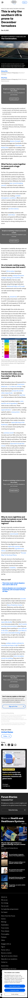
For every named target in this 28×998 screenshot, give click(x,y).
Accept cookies (14, 99)
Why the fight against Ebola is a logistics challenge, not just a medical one (13, 844)
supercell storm (6, 410)
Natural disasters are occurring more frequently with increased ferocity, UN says (14, 589)
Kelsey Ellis (4, 71)
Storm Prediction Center (14, 605)
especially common (14, 546)
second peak (14, 534)
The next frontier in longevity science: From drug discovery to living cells (17, 856)
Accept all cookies (15, 990)
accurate (23, 598)
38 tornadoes (10, 271)
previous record (9, 433)
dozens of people (15, 141)
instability (12, 567)
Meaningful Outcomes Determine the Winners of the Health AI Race (17, 878)
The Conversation (9, 39)
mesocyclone (15, 412)
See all (24, 823)
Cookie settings (14, 994)
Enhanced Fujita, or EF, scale (15, 286)
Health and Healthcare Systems (13, 8)
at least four (13, 296)
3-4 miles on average (15, 386)
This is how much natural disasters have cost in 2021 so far (13, 583)
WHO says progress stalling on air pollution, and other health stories (17, 863)
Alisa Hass (4, 77)
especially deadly (6, 622)
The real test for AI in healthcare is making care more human (17, 870)
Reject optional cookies (14, 986)
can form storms (13, 208)
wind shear (11, 215)
